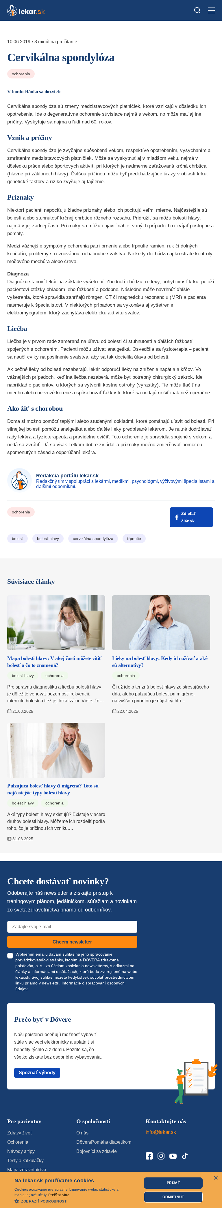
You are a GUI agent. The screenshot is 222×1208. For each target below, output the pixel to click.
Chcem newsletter (72, 941)
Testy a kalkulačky (25, 1160)
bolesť (17, 538)
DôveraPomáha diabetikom (103, 1142)
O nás (82, 1132)
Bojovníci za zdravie (96, 1151)
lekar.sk (22, 977)
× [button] (215, 1178)
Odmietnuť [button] (173, 1197)
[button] (76, 1201)
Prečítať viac (58, 1195)
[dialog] (111, 1190)
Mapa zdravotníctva (26, 1169)
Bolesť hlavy (23, 675)
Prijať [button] (173, 1183)
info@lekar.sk (161, 1132)
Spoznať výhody (37, 1072)
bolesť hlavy (48, 538)
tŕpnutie (134, 538)
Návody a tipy (21, 1151)
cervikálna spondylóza (93, 538)
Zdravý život (19, 1132)
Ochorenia (21, 74)
